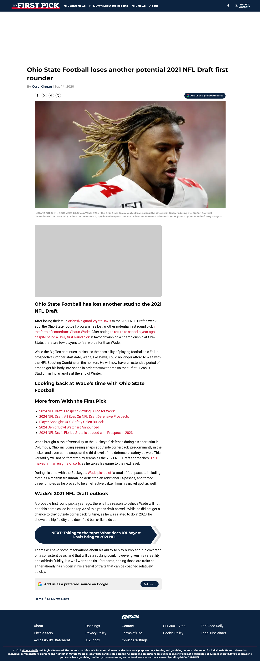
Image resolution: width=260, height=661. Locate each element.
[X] (236, 5)
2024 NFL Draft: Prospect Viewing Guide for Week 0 (78, 411)
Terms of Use (132, 633)
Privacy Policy (95, 633)
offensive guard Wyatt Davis (89, 321)
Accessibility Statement (52, 640)
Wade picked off (100, 473)
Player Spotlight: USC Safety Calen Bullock (71, 422)
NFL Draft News (74, 6)
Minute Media (30, 650)
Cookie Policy (173, 633)
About (153, 6)
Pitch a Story (43, 633)
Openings (92, 626)
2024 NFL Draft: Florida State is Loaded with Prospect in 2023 (86, 433)
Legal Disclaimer (213, 633)
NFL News (138, 6)
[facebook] (228, 5)
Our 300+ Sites (174, 626)
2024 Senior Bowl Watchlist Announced (69, 427)
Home (39, 599)
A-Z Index (92, 640)
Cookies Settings (135, 640)
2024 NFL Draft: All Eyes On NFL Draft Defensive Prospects (84, 416)
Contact (128, 626)
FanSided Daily (212, 626)
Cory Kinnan (42, 86)
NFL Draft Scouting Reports (108, 6)
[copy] (58, 95)
